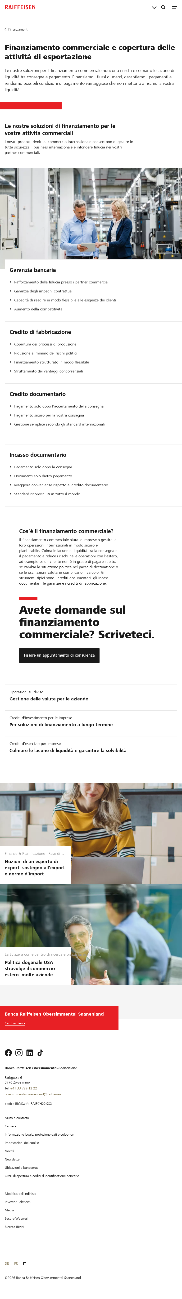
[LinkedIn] (29, 1052)
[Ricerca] (163, 7)
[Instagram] (19, 1052)
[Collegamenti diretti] (154, 7)
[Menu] (174, 7)
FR (16, 1263)
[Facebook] (8, 1052)
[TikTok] (40, 1052)
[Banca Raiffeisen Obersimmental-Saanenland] (20, 7)
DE (7, 1263)
